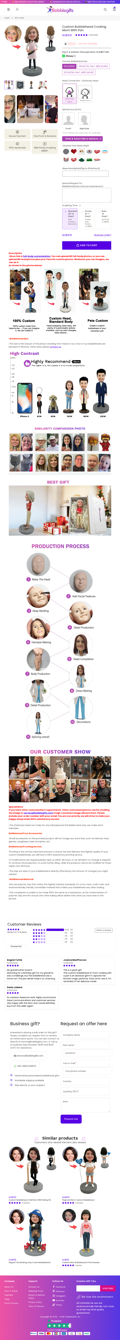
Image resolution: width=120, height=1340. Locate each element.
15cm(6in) (69, 66)
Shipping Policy (35, 1291)
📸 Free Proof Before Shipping (83, 1)
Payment (8, 1295)
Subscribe (107, 1288)
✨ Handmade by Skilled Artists (48, 1)
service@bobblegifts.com (38, 813)
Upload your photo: (72, 109)
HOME (7, 18)
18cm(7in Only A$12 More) (93, 66)
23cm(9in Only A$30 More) (79, 72)
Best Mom (19, 18)
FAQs (7, 1299)
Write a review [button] (103, 930)
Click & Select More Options (81, 138)
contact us (55, 346)
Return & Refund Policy (36, 1296)
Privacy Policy (35, 1302)
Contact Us (33, 1287)
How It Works (11, 1291)
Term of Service (36, 1306)
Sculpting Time (81, 205)
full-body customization (36, 256)
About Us (8, 1287)
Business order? (102, 235)
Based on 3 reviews (17, 932)
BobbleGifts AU (72, 1317)
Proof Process (11, 1303)
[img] (31, 965)
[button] (81, 35)
